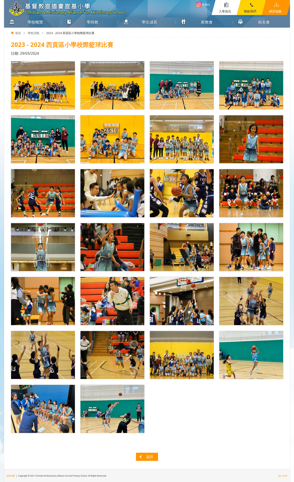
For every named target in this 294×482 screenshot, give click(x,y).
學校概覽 (35, 22)
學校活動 (33, 33)
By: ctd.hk (282, 475)
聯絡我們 (250, 11)
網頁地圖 (275, 11)
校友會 (264, 22)
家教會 (207, 22)
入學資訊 (225, 11)
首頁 (18, 33)
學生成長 (149, 22)
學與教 (92, 22)
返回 (149, 456)
